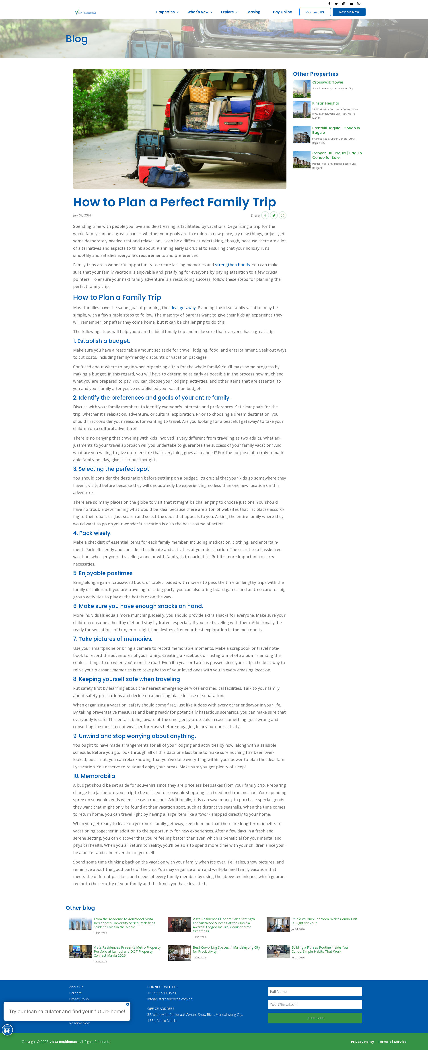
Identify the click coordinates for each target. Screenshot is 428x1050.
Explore (227, 12)
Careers (75, 993)
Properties (165, 12)
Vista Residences (63, 1041)
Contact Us (77, 1005)
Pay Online (282, 12)
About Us (76, 987)
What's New (197, 12)
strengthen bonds (232, 264)
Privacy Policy (79, 999)
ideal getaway (182, 307)
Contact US (315, 12)
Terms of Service (392, 1041)
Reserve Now (349, 12)
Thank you (77, 1011)
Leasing (253, 12)
